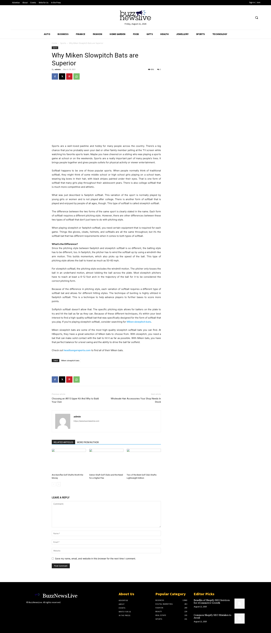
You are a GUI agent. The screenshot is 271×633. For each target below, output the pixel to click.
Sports (63, 43)
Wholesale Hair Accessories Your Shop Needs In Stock (136, 400)
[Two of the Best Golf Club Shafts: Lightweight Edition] (144, 460)
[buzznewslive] (135, 16)
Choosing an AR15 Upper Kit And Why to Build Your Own (75, 400)
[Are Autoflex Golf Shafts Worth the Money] (69, 460)
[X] (62, 76)
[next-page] (59, 484)
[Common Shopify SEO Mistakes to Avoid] (239, 618)
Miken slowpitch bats (70, 360)
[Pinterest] (69, 76)
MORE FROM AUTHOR (88, 442)
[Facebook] (55, 76)
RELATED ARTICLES (63, 442)
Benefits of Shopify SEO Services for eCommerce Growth (212, 601)
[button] (256, 17)
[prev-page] (54, 484)
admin (58, 69)
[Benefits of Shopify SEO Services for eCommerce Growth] (239, 604)
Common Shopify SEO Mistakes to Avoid (212, 616)
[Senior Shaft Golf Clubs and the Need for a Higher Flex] (106, 460)
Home (54, 43)
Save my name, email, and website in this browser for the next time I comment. (95, 558)
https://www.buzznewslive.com (86, 421)
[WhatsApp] (76, 76)
